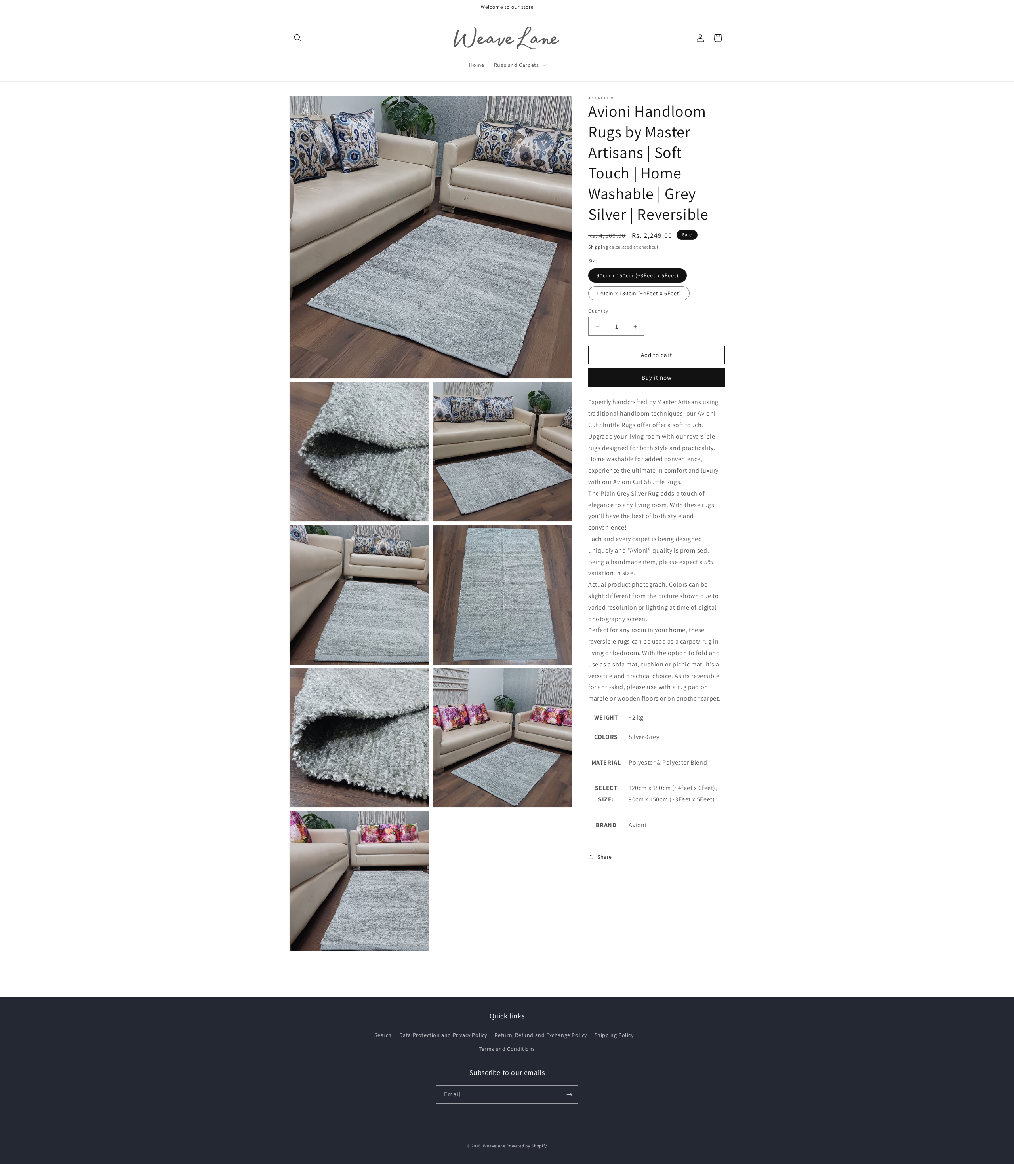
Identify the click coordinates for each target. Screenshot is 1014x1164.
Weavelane (494, 1146)
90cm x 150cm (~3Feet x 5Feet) (638, 275)
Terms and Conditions (507, 1048)
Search (383, 1035)
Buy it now (657, 377)
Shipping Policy (614, 1035)
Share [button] (604, 856)
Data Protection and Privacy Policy (443, 1035)
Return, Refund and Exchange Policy (541, 1035)
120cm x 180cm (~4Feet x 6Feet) (639, 293)
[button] (298, 38)
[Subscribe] (569, 1094)
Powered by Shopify (527, 1146)
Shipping (598, 247)
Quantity (598, 311)
